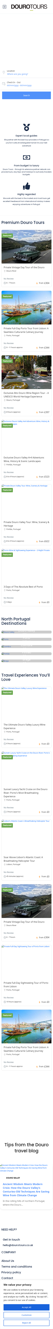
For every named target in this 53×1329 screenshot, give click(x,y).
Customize (27, 1315)
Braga (26, 659)
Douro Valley (26, 630)
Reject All (26, 1322)
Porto (26, 638)
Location (11, 70)
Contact (7, 1278)
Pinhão (26, 652)
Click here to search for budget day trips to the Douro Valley (25, 1117)
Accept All (26, 1307)
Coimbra (26, 645)
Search (26, 95)
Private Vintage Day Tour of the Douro (24, 267)
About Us (7, 1261)
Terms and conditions (16, 1267)
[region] (26, 1304)
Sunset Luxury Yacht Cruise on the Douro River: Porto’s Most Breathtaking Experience (25, 793)
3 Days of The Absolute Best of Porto (23, 586)
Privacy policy (11, 1272)
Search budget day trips (24, 1103)
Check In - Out (13, 82)
